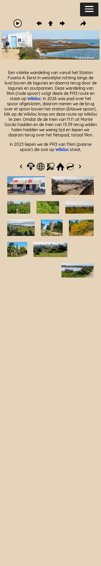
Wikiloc (34, 98)
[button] (89, 9)
